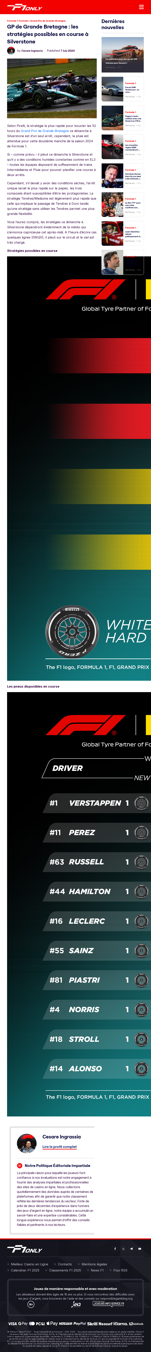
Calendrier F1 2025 (25, 1270)
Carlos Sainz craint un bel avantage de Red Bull (133, 264)
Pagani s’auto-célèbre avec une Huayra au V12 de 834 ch (133, 120)
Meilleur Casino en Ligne (29, 1264)
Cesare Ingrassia (32, 50)
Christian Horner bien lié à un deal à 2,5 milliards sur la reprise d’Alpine (133, 179)
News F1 (97, 1270)
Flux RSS (120, 1270)
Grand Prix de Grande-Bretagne (48, 20)
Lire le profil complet (59, 1146)
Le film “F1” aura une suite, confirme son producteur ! (132, 206)
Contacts (65, 1264)
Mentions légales (94, 1264)
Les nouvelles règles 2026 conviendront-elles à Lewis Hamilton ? (132, 150)
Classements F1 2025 (65, 1270)
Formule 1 (12, 20)
